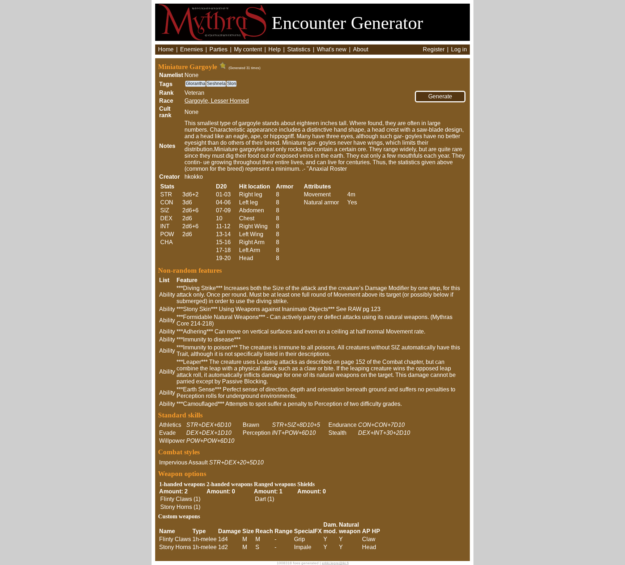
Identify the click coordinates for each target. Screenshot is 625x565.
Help (274, 49)
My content (248, 49)
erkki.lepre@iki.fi (335, 563)
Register (434, 49)
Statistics (298, 49)
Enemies (191, 49)
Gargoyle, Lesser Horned (216, 101)
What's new (331, 49)
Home (166, 49)
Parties (218, 49)
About (360, 49)
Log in (459, 49)
